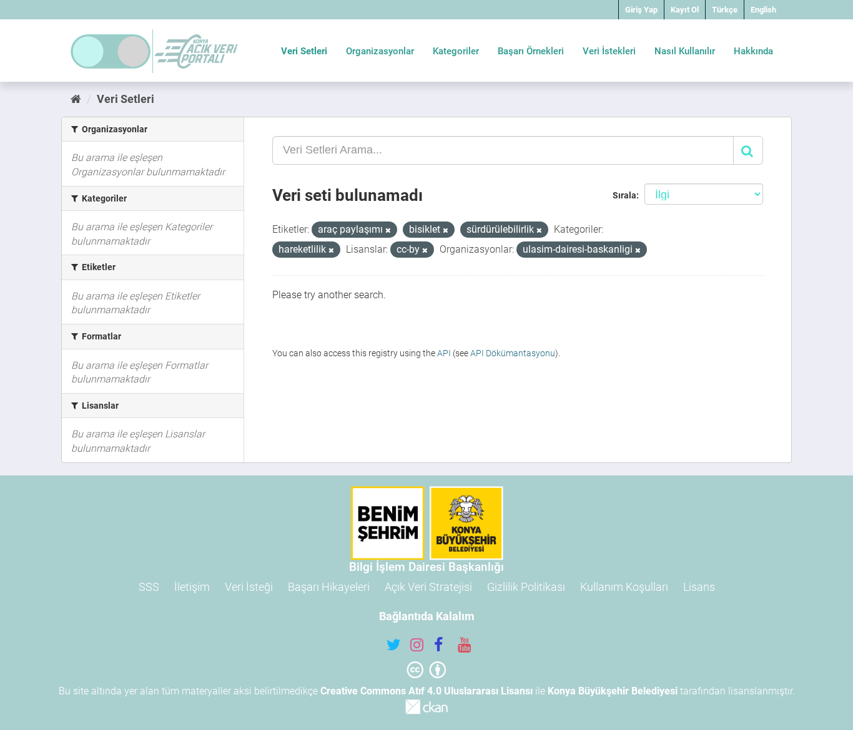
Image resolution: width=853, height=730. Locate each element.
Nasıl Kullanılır (684, 51)
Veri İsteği (249, 586)
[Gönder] (748, 150)
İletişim (192, 586)
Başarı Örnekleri (531, 51)
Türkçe (724, 9)
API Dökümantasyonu (512, 353)
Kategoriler (456, 51)
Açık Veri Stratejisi (428, 586)
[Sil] (388, 230)
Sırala (624, 195)
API (444, 353)
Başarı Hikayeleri (329, 586)
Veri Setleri (304, 51)
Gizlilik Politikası (526, 586)
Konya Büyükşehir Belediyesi (613, 691)
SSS (149, 586)
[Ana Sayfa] (76, 98)
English (763, 9)
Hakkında (753, 51)
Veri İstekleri (609, 51)
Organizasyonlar (380, 51)
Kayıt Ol (685, 9)
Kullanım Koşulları (624, 586)
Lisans (699, 586)
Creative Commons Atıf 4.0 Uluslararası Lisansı (426, 691)
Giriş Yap (641, 9)
